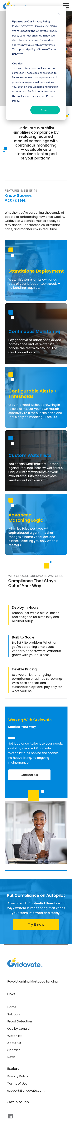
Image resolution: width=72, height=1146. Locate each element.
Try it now (36, 924)
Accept (45, 110)
